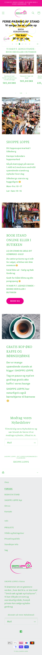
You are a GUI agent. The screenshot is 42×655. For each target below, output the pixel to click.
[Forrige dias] (12, 43)
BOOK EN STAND (12, 494)
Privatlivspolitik (12, 539)
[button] (3, 13)
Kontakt (8, 511)
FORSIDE (8, 489)
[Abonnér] (34, 443)
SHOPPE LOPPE (23, 651)
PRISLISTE (9, 527)
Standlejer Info (11, 544)
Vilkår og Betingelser (14, 533)
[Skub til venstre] (15, 93)
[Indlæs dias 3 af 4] (22, 44)
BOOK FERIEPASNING (21, 30)
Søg (6, 550)
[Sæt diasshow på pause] (37, 43)
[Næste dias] (29, 43)
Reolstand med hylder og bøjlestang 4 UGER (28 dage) (9, 78)
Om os (7, 506)
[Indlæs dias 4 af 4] (25, 44)
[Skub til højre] (26, 93)
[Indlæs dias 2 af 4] (19, 44)
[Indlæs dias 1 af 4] (16, 44)
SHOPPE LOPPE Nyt (13, 500)
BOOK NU (15, 301)
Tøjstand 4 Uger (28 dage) (26, 77)
